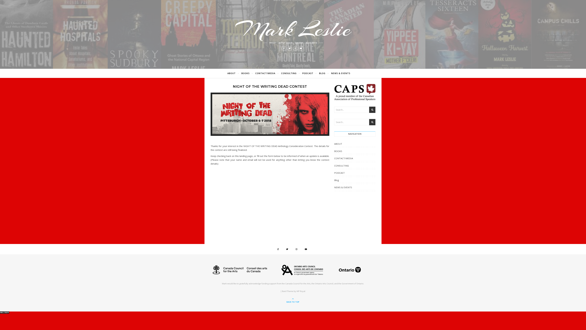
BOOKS (245, 73)
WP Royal (301, 291)
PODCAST (307, 73)
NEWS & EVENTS (340, 73)
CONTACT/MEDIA (265, 73)
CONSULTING (289, 73)
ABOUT (231, 73)
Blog (322, 73)
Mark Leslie (293, 29)
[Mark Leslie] (293, 270)
